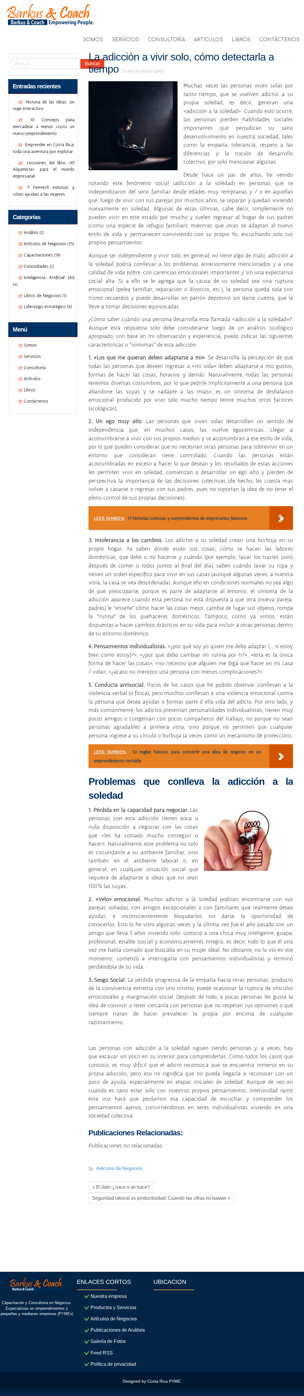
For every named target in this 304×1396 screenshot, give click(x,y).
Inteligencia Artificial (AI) (49, 277)
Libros (30, 389)
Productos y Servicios (113, 1307)
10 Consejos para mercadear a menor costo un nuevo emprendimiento (44, 126)
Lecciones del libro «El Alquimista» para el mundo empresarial (44, 169)
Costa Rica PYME (163, 1381)
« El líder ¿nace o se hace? (121, 1187)
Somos (30, 345)
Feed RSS (102, 1352)
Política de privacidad (113, 1364)
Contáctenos (36, 401)
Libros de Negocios (42, 295)
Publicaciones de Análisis (118, 1330)
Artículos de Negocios (45, 243)
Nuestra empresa (109, 1296)
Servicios (32, 356)
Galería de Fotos (108, 1341)
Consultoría (35, 367)
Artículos (32, 378)
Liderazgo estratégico (45, 306)
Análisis (31, 232)
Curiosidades (36, 266)
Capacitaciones (38, 254)
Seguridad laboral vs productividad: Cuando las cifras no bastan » (161, 1198)
